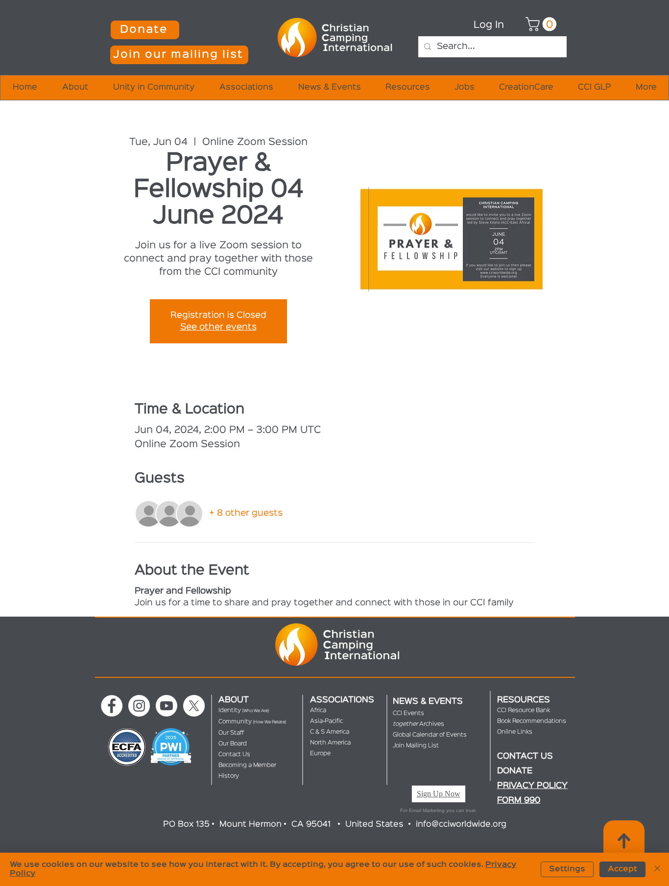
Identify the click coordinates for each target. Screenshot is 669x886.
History (228, 776)
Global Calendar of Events (430, 735)
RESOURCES (523, 700)
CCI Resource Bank (523, 710)
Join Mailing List (416, 745)
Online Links (514, 732)
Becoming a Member (247, 765)
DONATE (514, 771)
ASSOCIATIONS (342, 700)
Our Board (232, 743)
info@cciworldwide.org (461, 824)
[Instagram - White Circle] (139, 706)
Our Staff (231, 733)
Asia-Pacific (326, 721)
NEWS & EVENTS (428, 701)
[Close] (657, 869)
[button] (179, 55)
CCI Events (408, 713)
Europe (320, 753)
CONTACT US (525, 756)
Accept (622, 869)
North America (330, 742)
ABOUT (233, 700)
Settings (567, 869)
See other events (218, 327)
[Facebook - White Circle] (111, 706)
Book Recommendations (531, 721)
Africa (318, 710)
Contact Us (234, 754)
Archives (418, 724)
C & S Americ (328, 732)
